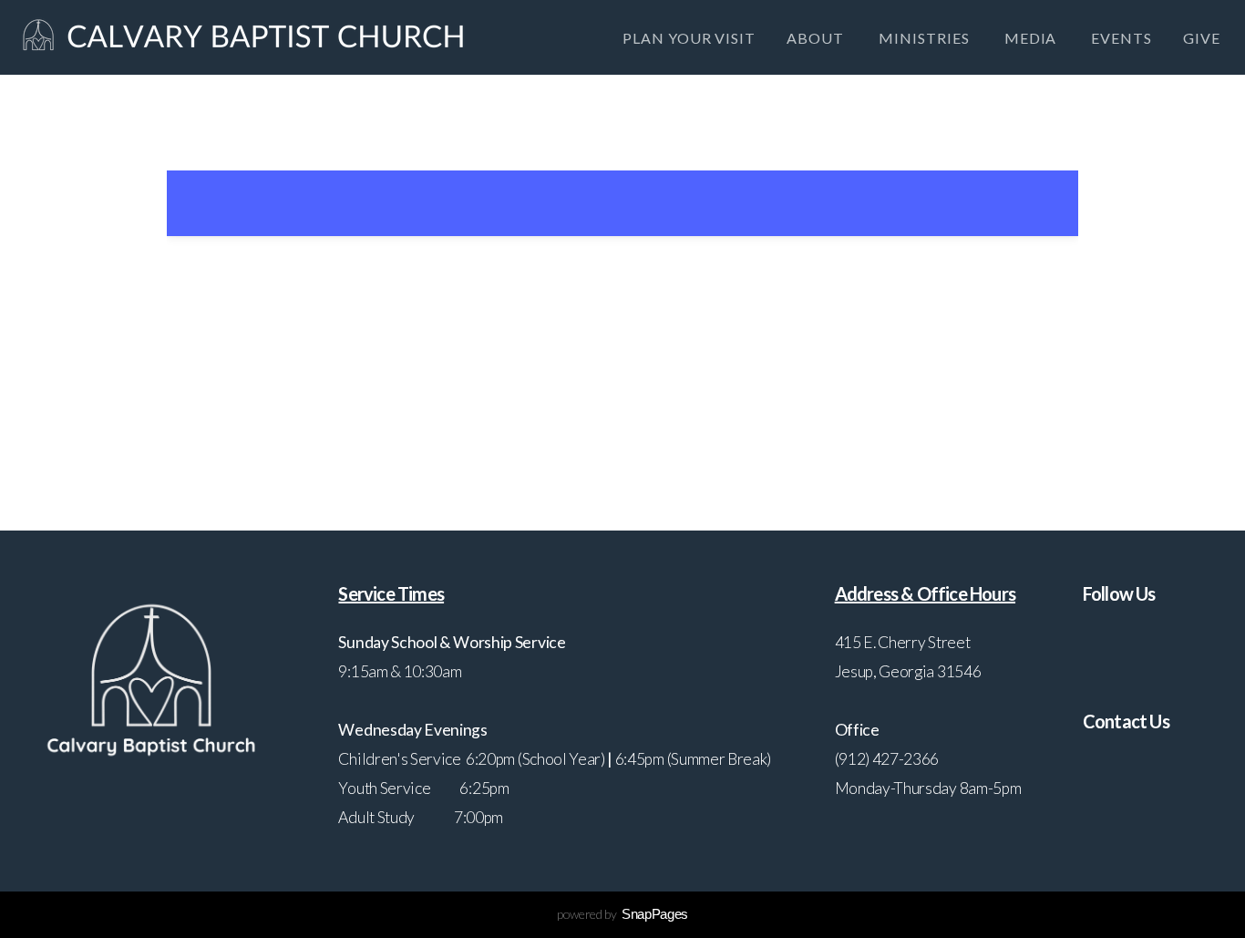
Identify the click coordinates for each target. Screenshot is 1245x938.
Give (1201, 37)
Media (1032, 37)
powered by (622, 914)
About (817, 37)
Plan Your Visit (689, 37)
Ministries (926, 37)
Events (1121, 37)
